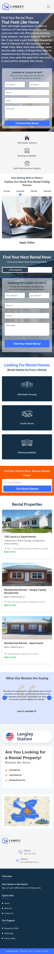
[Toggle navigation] (48, 6)
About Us (8, 908)
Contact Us (8, 913)
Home (6, 903)
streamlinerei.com (12, 951)
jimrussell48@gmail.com (30, 862)
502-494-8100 (30, 854)
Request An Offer (11, 928)
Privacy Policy (9, 938)
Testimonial (8, 933)
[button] (49, 698)
